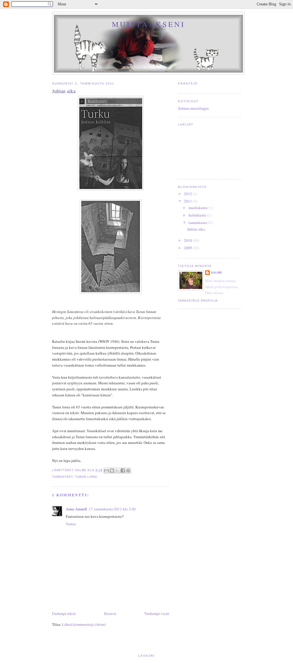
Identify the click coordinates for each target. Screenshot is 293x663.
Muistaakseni (148, 24)
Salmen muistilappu (193, 108)
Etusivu (110, 613)
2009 (188, 247)
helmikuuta (198, 215)
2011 (188, 201)
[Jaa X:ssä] (117, 470)
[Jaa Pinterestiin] (128, 470)
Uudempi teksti (64, 613)
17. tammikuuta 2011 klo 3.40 (112, 508)
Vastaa (71, 523)
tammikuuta (198, 222)
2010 (188, 240)
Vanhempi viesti (156, 613)
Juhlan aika (196, 229)
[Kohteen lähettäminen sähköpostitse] (106, 470)
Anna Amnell (76, 508)
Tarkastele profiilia (198, 300)
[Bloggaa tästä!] (112, 470)
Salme (216, 272)
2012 (188, 193)
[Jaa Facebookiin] (123, 470)
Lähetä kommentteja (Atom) (84, 624)
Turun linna (86, 476)
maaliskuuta (198, 207)
